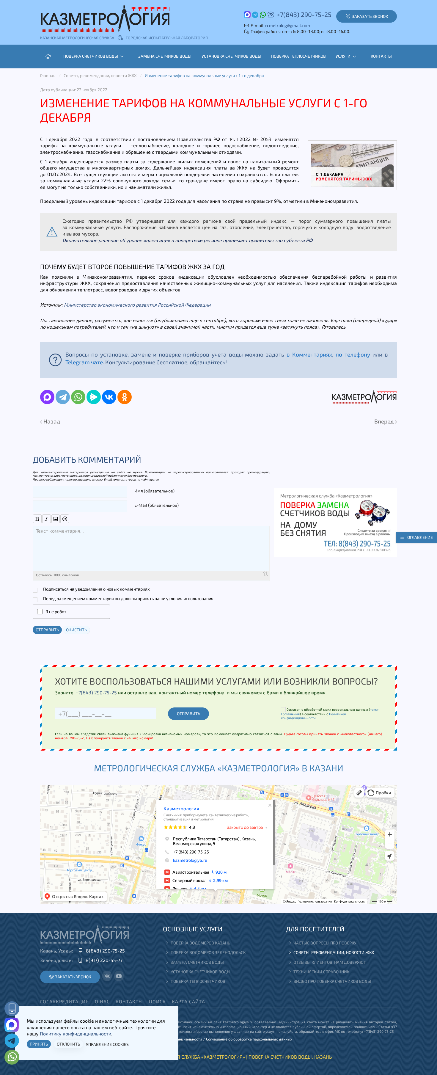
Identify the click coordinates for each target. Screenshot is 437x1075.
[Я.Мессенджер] (94, 397)
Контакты (381, 56)
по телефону (353, 354)
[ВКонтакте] (109, 397)
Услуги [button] (343, 56)
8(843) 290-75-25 (105, 950)
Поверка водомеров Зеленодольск (208, 952)
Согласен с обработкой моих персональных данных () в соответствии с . (329, 713)
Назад (51, 421)
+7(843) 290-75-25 (303, 14)
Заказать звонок (73, 976)
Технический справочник (321, 971)
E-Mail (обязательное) (156, 505)
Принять (39, 1043)
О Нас (102, 1001)
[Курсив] (46, 518)
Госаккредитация (64, 1001)
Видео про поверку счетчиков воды (332, 981)
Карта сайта (188, 1001)
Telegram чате (84, 362)
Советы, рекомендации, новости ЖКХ (333, 952)
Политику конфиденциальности (75, 1033)
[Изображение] (55, 518)
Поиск (157, 1001)
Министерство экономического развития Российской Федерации (137, 304)
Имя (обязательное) (154, 490)
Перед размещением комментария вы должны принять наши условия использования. (128, 598)
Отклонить (68, 1043)
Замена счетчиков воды (164, 56)
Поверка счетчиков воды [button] (90, 56)
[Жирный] (37, 518)
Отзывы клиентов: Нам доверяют (329, 962)
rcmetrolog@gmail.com (287, 25)
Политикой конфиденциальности (313, 716)
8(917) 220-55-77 (104, 960)
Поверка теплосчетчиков (298, 56)
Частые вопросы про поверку (324, 942)
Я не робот (55, 611)
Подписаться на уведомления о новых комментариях (96, 588)
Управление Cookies (107, 1044)
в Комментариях (309, 354)
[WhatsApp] (78, 397)
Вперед (384, 421)
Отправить (47, 629)
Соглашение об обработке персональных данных (249, 1039)
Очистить (76, 629)
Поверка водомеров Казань (200, 942)
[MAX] (47, 397)
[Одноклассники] (124, 397)
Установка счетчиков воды (231, 56)
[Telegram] (63, 397)
